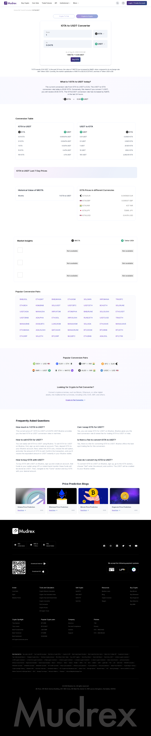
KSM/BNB (40, 305)
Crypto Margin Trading (129, 665)
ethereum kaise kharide (18, 662)
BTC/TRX (119, 336)
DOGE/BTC (40, 324)
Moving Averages (114, 668)
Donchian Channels (40, 668)
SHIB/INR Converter (29, 665)
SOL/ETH (39, 336)
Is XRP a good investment (18, 660)
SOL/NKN (87, 299)
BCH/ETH (103, 305)
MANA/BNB (24, 324)
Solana (70, 662)
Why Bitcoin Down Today (62, 657)
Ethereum (59, 662)
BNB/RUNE (88, 312)
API (56, 3)
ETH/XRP (23, 336)
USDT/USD (104, 318)
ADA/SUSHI (40, 330)
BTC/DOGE (88, 330)
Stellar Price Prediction (116, 665)
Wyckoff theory (100, 668)
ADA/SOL (103, 336)
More (75, 3)
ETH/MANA (24, 330)
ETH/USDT (120, 312)
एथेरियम (81, 662)
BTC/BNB (103, 330)
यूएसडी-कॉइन (105, 662)
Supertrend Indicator (123, 654)
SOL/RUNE (120, 305)
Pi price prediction (92, 665)
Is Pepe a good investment (50, 660)
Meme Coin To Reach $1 (110, 654)
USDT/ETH (88, 305)
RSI (107, 668)
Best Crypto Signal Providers (79, 654)
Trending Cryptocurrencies (47, 657)
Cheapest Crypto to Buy (33, 657)
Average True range (42, 671)
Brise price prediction (104, 665)
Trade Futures (47, 3)
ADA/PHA (40, 318)
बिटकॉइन (76, 662)
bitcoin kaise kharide (112, 660)
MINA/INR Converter (41, 665)
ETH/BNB (87, 336)
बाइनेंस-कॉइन (119, 662)
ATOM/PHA (72, 312)
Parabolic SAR (30, 668)
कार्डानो (99, 662)
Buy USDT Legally (75, 657)
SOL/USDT (56, 305)
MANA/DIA (40, 312)
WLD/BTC (71, 336)
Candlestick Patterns (53, 668)
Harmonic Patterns (53, 671)
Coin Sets (35, 3)
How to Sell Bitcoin (97, 657)
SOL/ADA (87, 324)
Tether (65, 662)
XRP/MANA (104, 299)
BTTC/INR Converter (53, 665)
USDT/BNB (24, 318)
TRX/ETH (119, 318)
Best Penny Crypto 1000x (54, 654)
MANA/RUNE (73, 330)
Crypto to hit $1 (66, 654)
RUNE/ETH (88, 318)
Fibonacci (62, 671)
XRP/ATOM (56, 312)
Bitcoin (53, 662)
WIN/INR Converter (129, 662)
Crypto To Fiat (64, 16)
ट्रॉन (114, 662)
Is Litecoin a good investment (98, 660)
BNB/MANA (56, 299)
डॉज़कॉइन (94, 662)
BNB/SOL (23, 299)
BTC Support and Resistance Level (68, 668)
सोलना (89, 662)
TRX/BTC (119, 299)
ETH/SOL (55, 318)
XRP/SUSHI (72, 318)
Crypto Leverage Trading (18, 668)
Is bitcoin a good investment (122, 657)
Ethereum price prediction (80, 665)
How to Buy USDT (108, 657)
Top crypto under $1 (27, 654)
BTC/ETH (119, 330)
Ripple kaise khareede (31, 662)
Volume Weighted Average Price (74, 671)
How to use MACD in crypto (127, 668)
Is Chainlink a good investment (34, 660)
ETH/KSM (72, 299)
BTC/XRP (55, 336)
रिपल (110, 662)
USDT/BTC (72, 305)
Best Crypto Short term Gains (95, 654)
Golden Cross (82, 668)
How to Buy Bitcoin (86, 657)
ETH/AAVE (104, 324)
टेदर (85, 662)
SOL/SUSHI (104, 312)
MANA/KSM (72, 324)
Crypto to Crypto (87, 16)
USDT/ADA (24, 312)
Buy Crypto (25, 3)
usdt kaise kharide (124, 660)
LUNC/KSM (56, 324)
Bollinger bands (91, 668)
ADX (34, 671)
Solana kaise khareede (44, 662)
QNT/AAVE (56, 330)
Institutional (64, 3)
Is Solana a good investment (66, 660)
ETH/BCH (23, 305)
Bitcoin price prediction (66, 665)
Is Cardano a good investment (82, 660)
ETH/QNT (40, 299)
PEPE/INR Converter (17, 665)
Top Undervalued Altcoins (18, 657)
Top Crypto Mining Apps (40, 654)
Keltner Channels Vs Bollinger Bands (21, 671)
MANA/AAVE (121, 324)
